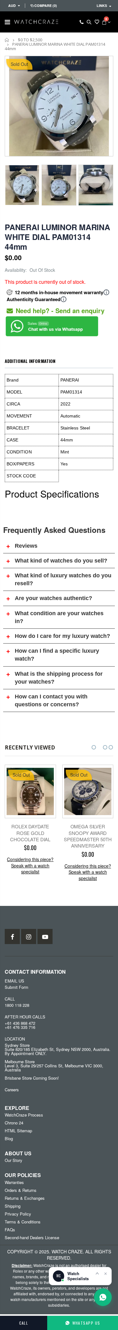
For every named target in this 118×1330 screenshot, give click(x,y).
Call (23, 1323)
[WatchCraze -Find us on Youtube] (45, 936)
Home (7, 40)
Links (102, 5)
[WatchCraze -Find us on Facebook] (12, 936)
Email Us (14, 981)
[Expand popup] (97, 1273)
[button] (94, 747)
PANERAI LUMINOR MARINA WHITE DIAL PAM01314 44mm (57, 236)
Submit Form (16, 987)
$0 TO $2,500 (30, 40)
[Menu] (7, 21)
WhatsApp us (86, 1323)
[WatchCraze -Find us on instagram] (28, 936)
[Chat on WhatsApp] (103, 1297)
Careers (12, 1090)
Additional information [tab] (30, 361)
